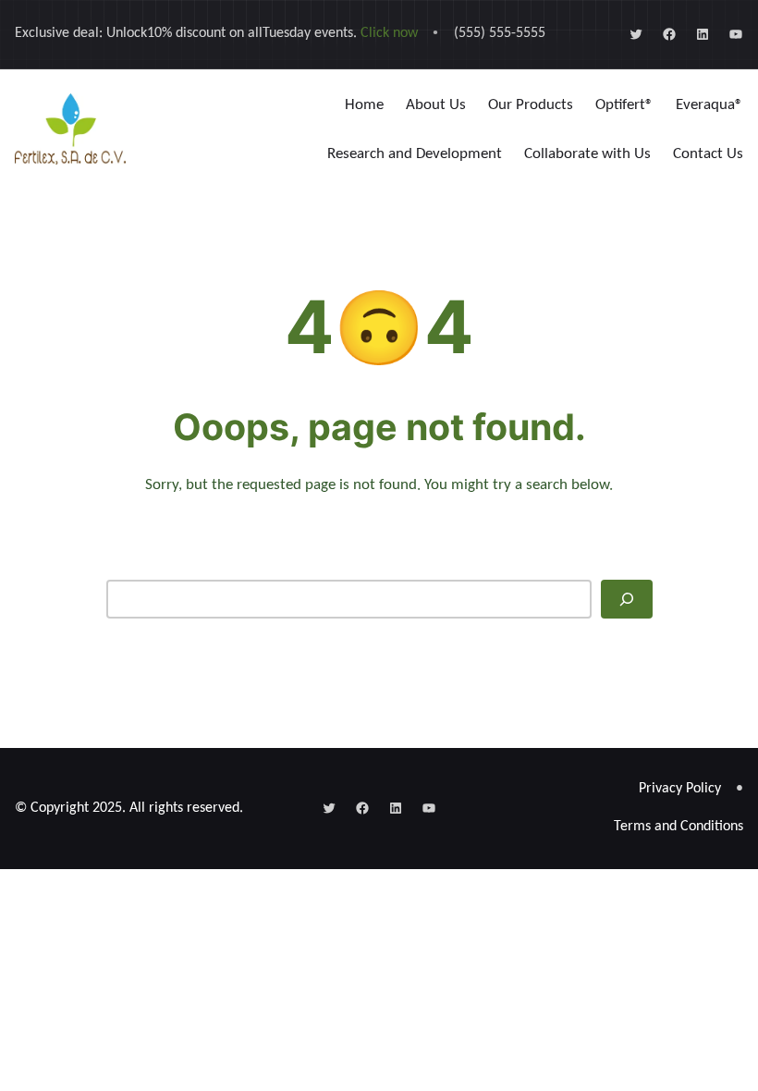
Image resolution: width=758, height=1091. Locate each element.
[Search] (627, 599)
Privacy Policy (680, 788)
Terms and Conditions (678, 826)
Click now (389, 33)
